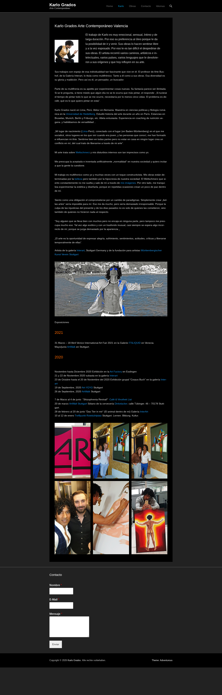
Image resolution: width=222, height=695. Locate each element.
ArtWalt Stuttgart (78, 403)
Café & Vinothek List (120, 399)
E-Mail (54, 599)
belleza (78, 178)
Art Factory (116, 371)
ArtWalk (71, 346)
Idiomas (160, 6)
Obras (132, 6)
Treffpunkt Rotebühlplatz (88, 415)
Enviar (55, 644)
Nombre (55, 585)
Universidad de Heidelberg (80, 114)
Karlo (121, 6)
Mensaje (55, 613)
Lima (84, 131)
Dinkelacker (121, 403)
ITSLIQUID (135, 342)
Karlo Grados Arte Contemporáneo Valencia (91, 26)
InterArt (144, 411)
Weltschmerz (83, 152)
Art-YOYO (87, 387)
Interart (81, 250)
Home (109, 6)
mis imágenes (128, 182)
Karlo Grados (62, 4)
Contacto (146, 6)
